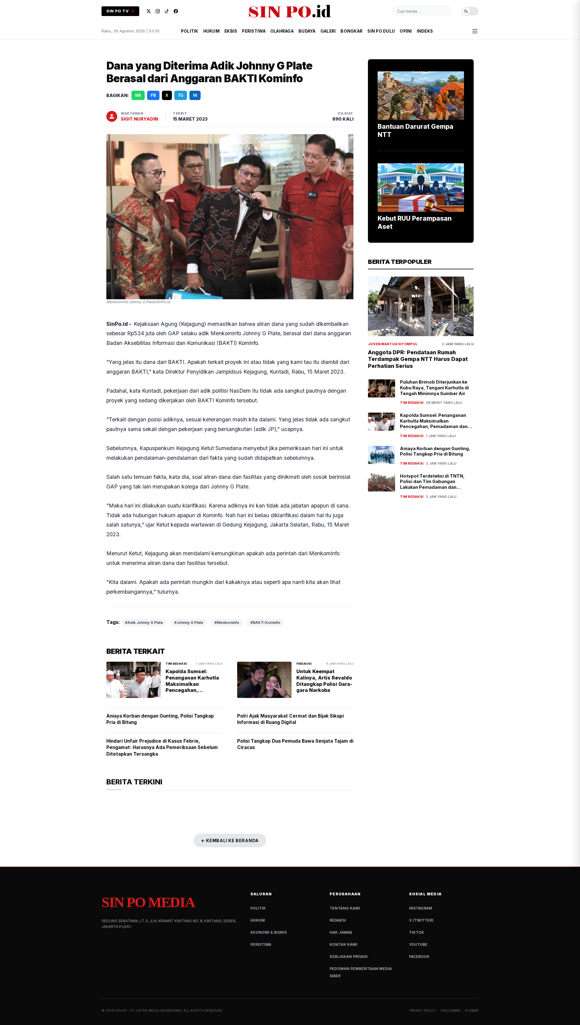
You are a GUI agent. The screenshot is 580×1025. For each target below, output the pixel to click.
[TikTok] (167, 11)
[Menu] (474, 31)
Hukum (257, 920)
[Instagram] (158, 11)
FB (153, 95)
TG (180, 95)
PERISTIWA (253, 31)
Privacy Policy (423, 1010)
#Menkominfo (226, 622)
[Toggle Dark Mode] (470, 11)
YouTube (418, 944)
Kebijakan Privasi (349, 956)
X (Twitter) (421, 920)
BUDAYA (307, 31)
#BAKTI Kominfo (265, 622)
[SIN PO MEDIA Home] (290, 11)
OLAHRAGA (282, 31)
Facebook (419, 956)
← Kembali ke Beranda (230, 840)
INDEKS (425, 31)
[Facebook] (176, 11)
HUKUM (211, 31)
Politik (258, 908)
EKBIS (230, 31)
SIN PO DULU (381, 31)
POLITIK (189, 31)
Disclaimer (450, 1010)
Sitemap (471, 1010)
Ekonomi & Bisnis (268, 932)
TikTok (416, 932)
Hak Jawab (341, 932)
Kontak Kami (343, 944)
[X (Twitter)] (149, 11)
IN (195, 95)
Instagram (420, 908)
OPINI (406, 31)
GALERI (328, 31)
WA (138, 95)
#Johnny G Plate (188, 622)
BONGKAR (351, 31)
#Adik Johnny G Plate (144, 622)
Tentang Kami (345, 908)
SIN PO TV (117, 11)
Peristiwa (260, 944)
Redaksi (338, 920)
